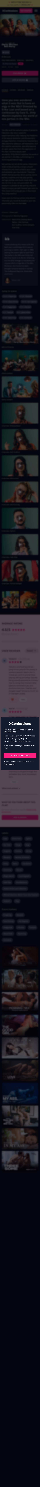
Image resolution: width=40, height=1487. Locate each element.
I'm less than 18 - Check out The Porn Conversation (18, 762)
